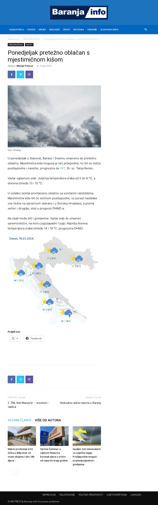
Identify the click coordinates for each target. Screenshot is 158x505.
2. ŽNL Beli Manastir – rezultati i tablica (28, 405)
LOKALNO (136, 494)
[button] (145, 29)
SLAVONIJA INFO (109, 29)
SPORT (42, 29)
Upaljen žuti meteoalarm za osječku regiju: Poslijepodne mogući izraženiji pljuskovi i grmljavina (87, 457)
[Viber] (29, 74)
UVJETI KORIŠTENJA (117, 494)
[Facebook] (11, 74)
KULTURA (78, 29)
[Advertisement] (54, 352)
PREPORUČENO (31, 39)
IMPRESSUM (49, 494)
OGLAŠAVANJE (67, 494)
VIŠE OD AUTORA (48, 420)
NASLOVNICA (16, 29)
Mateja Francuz (25, 65)
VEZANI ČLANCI (19, 420)
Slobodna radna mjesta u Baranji (80, 403)
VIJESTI (31, 29)
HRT (62, 168)
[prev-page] (10, 472)
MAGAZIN (54, 29)
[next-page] (16, 472)
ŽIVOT (66, 29)
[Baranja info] (79, 13)
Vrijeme (92, 29)
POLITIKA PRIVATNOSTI (91, 494)
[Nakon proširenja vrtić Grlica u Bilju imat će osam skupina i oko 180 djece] (22, 436)
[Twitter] (20, 74)
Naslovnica (13, 39)
